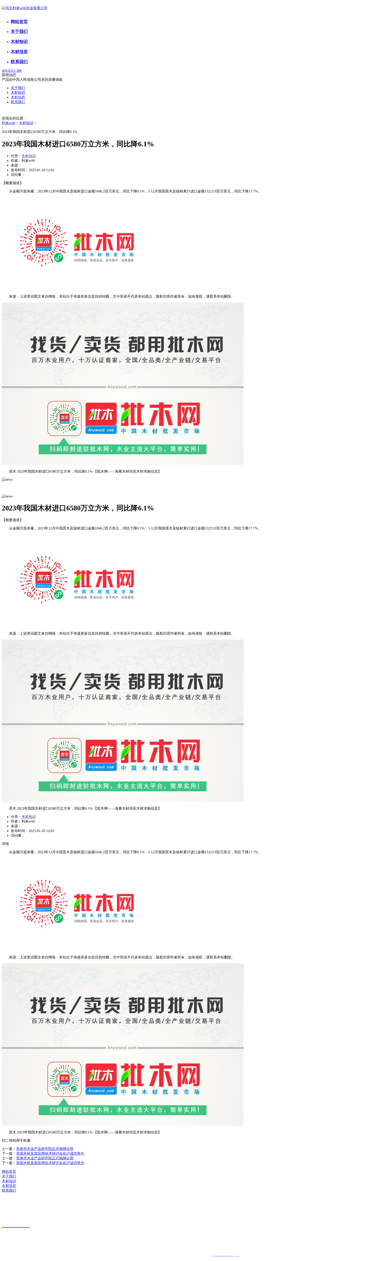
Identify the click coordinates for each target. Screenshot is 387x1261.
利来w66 (8, 123)
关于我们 (19, 31)
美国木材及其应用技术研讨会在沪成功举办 (50, 1153)
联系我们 (19, 61)
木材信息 (19, 51)
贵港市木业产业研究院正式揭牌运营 (44, 1149)
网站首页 (19, 21)
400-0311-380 (12, 71)
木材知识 (19, 41)
